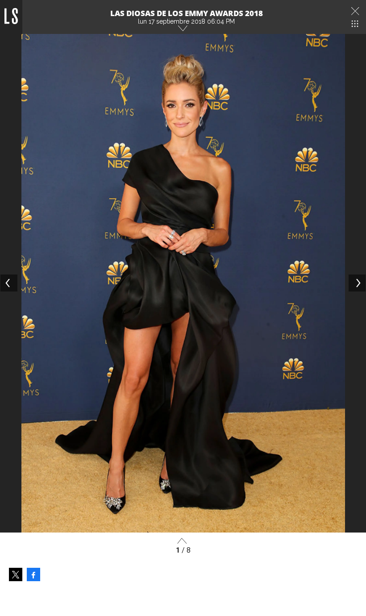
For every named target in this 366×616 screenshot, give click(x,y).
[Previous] (9, 283)
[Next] (357, 283)
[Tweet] (15, 574)
